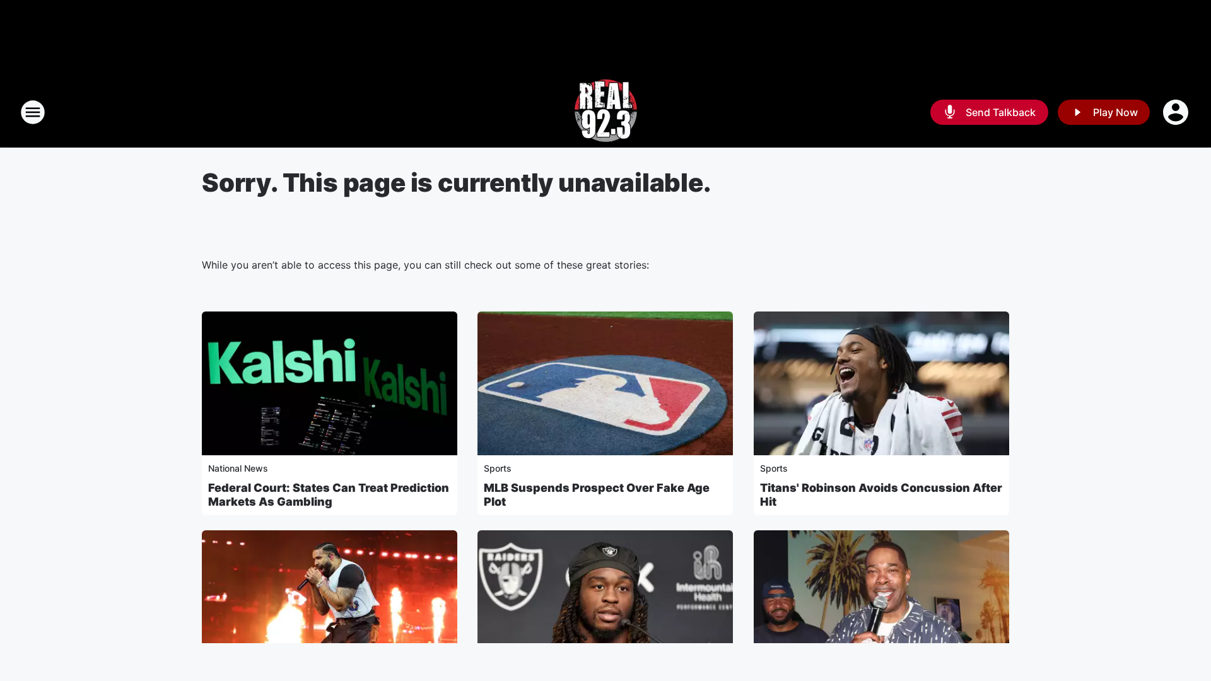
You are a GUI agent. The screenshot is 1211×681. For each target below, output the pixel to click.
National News (238, 468)
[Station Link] (605, 112)
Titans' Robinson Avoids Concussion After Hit (881, 494)
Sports (498, 468)
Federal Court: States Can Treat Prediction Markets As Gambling (328, 494)
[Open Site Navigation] (32, 112)
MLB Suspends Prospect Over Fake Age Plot (597, 494)
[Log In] (1177, 112)
